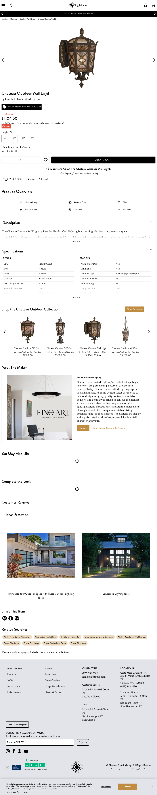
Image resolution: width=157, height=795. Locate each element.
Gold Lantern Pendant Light (45, 636)
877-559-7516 (14, 179)
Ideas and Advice (53, 692)
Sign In (29, 123)
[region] (78, 787)
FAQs (10, 680)
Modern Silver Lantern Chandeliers (17, 636)
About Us (11, 674)
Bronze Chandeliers (11, 643)
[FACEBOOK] (13, 751)
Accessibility (50, 674)
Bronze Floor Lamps (31, 643)
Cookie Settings (52, 680)
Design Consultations (55, 686)
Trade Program (14, 692)
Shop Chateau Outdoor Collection (108, 428)
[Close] (152, 786)
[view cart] (153, 5)
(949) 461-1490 (128, 686)
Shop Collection (134, 309)
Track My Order (14, 668)
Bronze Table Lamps (78, 643)
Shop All (83, 428)
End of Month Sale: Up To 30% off (25, 107)
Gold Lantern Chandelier (70, 636)
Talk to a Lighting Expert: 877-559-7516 (78, 14)
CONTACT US (89, 668)
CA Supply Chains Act (139, 769)
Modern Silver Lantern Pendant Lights (99, 636)
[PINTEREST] (19, 751)
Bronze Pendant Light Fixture (55, 643)
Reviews (49, 668)
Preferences (106, 786)
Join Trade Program (17, 724)
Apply (19, 123)
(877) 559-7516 (90, 673)
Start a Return (14, 686)
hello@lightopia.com (93, 676)
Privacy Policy (115, 769)
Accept (128, 786)
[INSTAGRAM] (8, 751)
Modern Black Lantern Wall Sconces (132, 636)
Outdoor (13, 18)
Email (45, 179)
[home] (78, 7)
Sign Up (83, 742)
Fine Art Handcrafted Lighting (23, 99)
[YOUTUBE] (26, 751)
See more (77, 241)
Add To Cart (103, 160)
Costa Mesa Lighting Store (133, 673)
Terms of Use (126, 769)
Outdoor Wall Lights (27, 18)
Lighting (5, 18)
